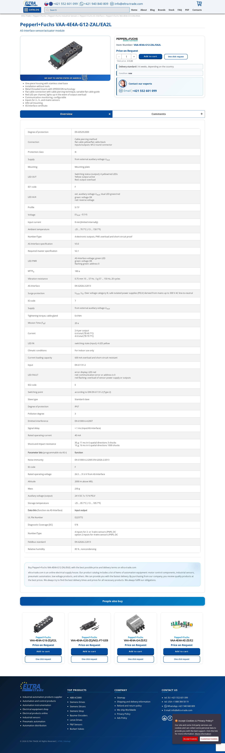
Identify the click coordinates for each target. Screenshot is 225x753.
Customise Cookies (209, 739)
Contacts (197, 9)
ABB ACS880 (76, 697)
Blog (152, 9)
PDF (187, 9)
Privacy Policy (123, 713)
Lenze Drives (76, 719)
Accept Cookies (190, 739)
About (143, 9)
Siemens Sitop (77, 711)
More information (203, 733)
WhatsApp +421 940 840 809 (181, 706)
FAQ (180, 9)
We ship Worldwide (126, 709)
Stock (171, 9)
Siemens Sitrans (78, 706)
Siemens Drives (77, 702)
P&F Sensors (76, 724)
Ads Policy (122, 718)
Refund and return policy (129, 705)
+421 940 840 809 (96, 4)
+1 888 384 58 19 (180, 701)
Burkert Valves (77, 728)
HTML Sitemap (64, 741)
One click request (176, 56)
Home (134, 9)
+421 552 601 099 (144, 91)
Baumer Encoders (79, 715)
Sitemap (121, 697)
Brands (161, 9)
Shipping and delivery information (133, 701)
